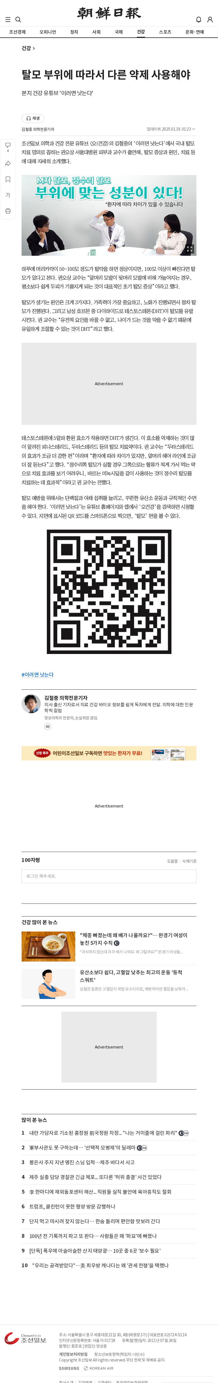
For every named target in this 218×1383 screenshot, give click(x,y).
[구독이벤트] (109, 753)
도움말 (172, 861)
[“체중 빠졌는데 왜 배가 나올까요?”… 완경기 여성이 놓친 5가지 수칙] (48, 947)
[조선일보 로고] (109, 13)
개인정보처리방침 (73, 1354)
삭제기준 (189, 861)
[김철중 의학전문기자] (31, 703)
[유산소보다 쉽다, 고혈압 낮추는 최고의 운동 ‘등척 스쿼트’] (48, 984)
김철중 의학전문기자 (38, 129)
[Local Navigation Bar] (8, 19)
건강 (26, 48)
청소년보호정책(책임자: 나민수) (119, 1354)
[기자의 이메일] (47, 728)
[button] (8, 19)
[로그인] (210, 19)
